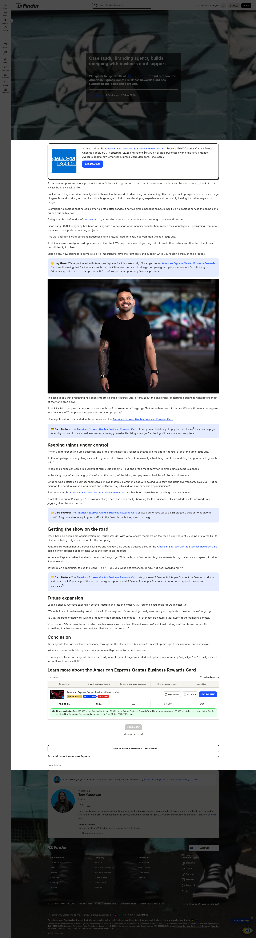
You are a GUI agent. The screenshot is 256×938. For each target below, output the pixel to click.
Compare (191, 694)
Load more (133, 727)
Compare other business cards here (133, 748)
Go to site (208, 694)
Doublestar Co (92, 219)
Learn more (92, 164)
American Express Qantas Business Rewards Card (135, 148)
